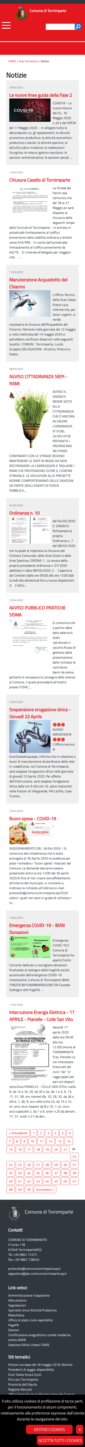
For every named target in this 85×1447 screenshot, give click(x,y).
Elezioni (13, 1329)
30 (65, 1164)
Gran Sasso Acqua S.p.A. (25, 1374)
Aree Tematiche (28, 61)
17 (29, 1149)
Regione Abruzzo (20, 1389)
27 (38, 1164)
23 (74, 1156)
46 (65, 1181)
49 (20, 1189)
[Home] (21, 14)
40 (11, 1181)
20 (56, 1149)
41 (20, 1181)
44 (47, 1181)
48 (11, 1189)
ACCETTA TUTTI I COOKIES (60, 1440)
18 (38, 1149)
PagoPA (13, 1325)
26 (29, 1164)
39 (74, 1172)
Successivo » (45, 1189)
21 (65, 1149)
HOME (12, 61)
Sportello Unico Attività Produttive (32, 1310)
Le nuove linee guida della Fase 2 (40, 94)
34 (29, 1172)
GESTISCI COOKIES (49, 1429)
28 (47, 1164)
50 (29, 1189)
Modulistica (16, 1315)
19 (47, 1149)
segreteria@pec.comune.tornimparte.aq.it (37, 1273)
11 (41, 1141)
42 (29, 1181)
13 (59, 1141)
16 (20, 1149)
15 (11, 1149)
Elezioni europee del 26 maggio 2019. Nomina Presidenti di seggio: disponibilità (40, 1367)
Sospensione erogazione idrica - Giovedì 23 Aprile (40, 713)
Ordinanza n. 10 (24, 512)
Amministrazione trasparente (29, 1295)
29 (56, 1164)
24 (11, 1164)
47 (74, 1181)
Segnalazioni (17, 1305)
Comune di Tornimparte (48, 10)
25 (20, 1164)
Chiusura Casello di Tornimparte (39, 179)
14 (69, 1141)
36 (47, 1172)
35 (38, 1172)
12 (50, 1141)
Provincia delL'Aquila (22, 1384)
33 (20, 1172)
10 (32, 1141)
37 (56, 1172)
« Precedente (18, 1132)
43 (38, 1181)
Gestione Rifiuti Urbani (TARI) (28, 1344)
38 (65, 1172)
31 (74, 1164)
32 (11, 1172)
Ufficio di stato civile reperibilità (30, 1320)
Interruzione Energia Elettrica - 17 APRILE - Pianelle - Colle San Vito (41, 1016)
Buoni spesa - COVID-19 (32, 818)
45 (56, 1181)
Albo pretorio (17, 1300)
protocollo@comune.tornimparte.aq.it (34, 1268)
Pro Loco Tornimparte (23, 1379)
